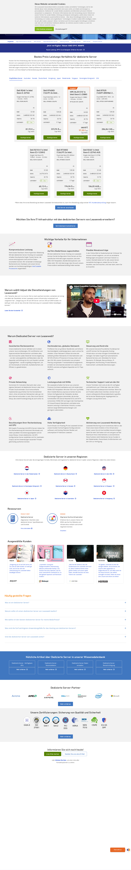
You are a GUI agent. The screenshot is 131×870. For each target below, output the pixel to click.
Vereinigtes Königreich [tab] (87, 78)
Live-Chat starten (52, 754)
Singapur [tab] (75, 78)
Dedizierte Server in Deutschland (64, 474)
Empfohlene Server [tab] (15, 78)
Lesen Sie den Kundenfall (13, 310)
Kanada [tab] (34, 78)
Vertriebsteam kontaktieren (65, 226)
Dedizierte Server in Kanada (64, 486)
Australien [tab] (27, 78)
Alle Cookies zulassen (44, 29)
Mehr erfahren (21, 669)
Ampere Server (97, 41)
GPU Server (37, 41)
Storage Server (76, 41)
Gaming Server (64, 41)
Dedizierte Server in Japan (26, 498)
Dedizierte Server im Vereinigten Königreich (26, 486)
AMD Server (86, 41)
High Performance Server (23, 41)
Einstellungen (61, 29)
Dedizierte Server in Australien (64, 498)
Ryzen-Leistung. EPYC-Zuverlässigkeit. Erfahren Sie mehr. (64, 49)
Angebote (10, 41)
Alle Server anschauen (65, 207)
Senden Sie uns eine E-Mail (75, 754)
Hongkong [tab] (52, 78)
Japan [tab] (59, 78)
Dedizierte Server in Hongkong (103, 498)
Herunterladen (26, 528)
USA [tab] (97, 78)
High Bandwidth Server (50, 41)
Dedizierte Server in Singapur (103, 486)
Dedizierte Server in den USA (103, 474)
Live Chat (120, 850)
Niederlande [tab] (66, 78)
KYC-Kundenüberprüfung (97, 203)
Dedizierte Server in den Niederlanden (26, 474)
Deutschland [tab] (42, 78)
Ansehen (63, 531)
